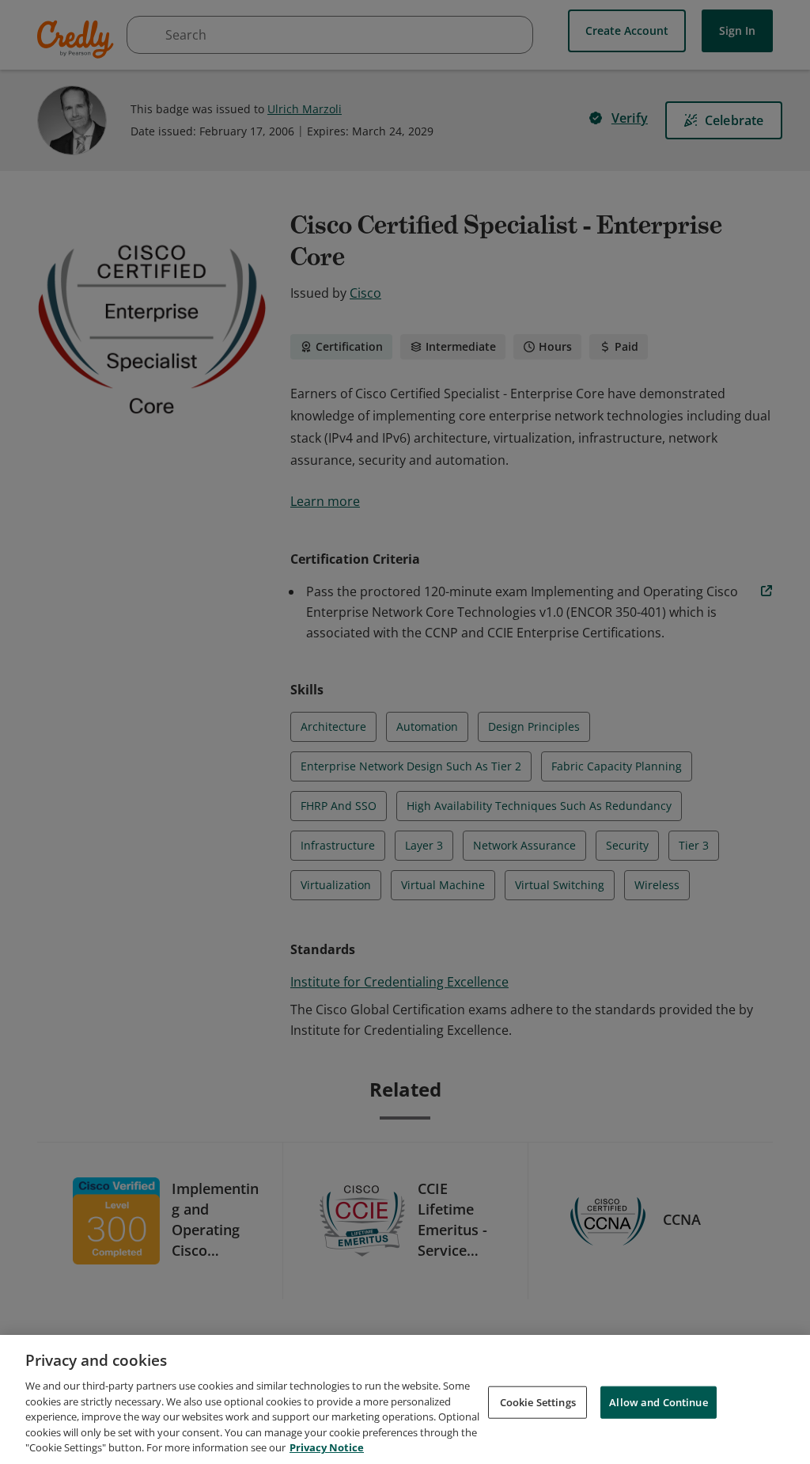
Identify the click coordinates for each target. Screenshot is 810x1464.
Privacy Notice (327, 1447)
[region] (405, 1399)
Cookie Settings (538, 1401)
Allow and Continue (658, 1401)
